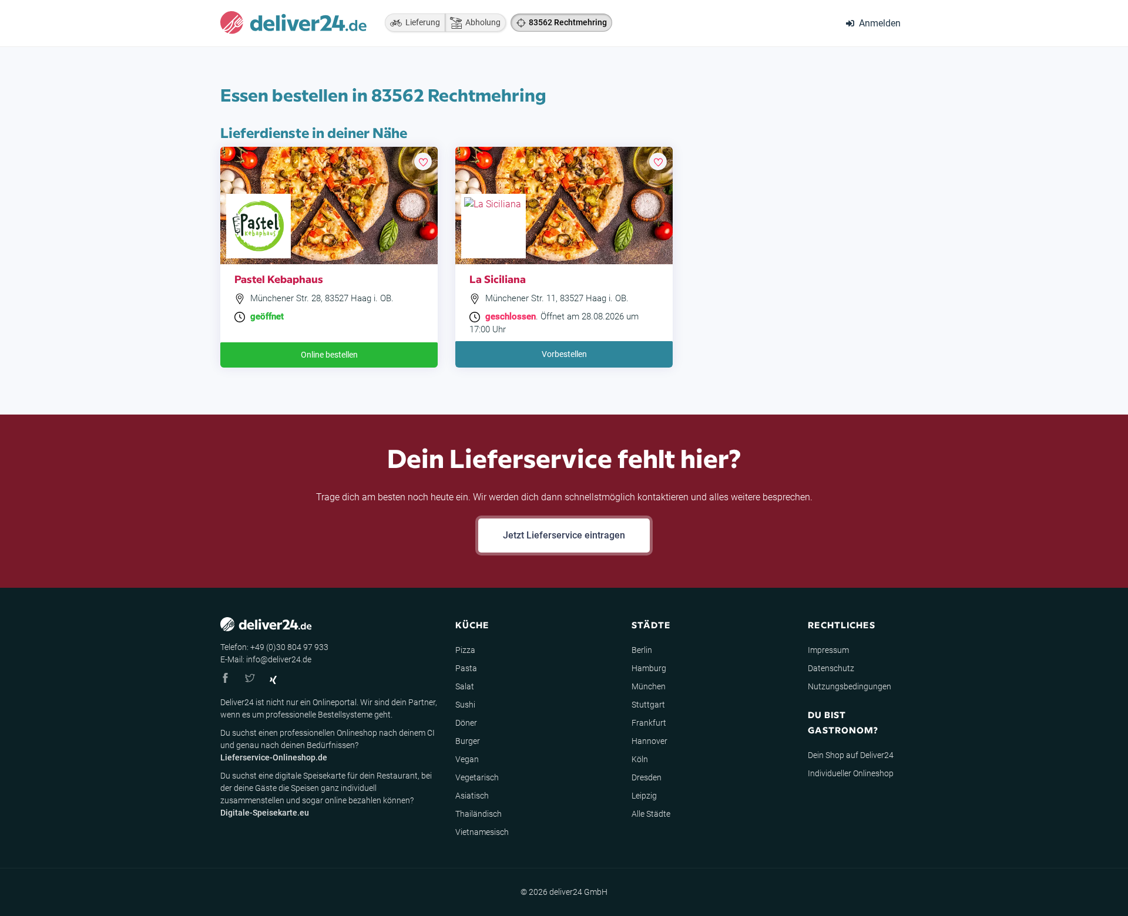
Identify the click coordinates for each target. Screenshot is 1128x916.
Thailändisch (478, 814)
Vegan (467, 759)
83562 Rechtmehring (568, 22)
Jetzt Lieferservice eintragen (564, 535)
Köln (640, 759)
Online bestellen (329, 354)
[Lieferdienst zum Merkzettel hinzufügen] (423, 161)
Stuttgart (648, 704)
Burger (467, 741)
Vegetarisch (477, 777)
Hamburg (649, 668)
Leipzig (644, 795)
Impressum (828, 650)
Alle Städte (651, 814)
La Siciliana (497, 278)
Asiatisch (472, 795)
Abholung (481, 22)
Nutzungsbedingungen (849, 686)
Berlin (642, 650)
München (649, 686)
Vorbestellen (564, 354)
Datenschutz (831, 668)
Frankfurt (649, 723)
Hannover (649, 741)
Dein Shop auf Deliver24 (851, 755)
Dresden (647, 777)
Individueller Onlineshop (851, 773)
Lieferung (421, 22)
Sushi (465, 704)
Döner (466, 723)
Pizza (465, 650)
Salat (464, 686)
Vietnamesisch (482, 832)
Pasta (466, 668)
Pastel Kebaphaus (278, 278)
